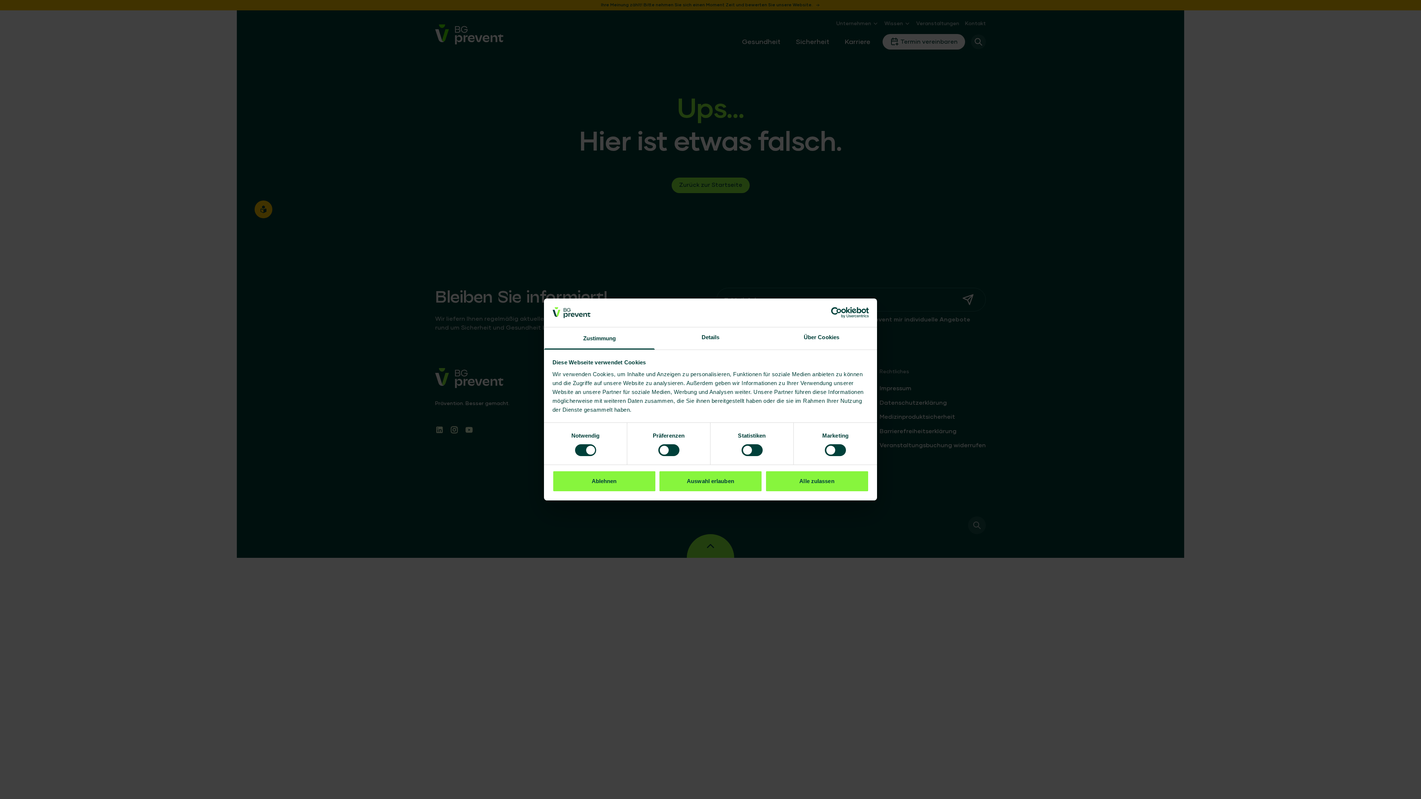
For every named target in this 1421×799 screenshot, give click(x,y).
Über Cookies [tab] (821, 337)
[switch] (668, 450)
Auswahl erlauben (710, 481)
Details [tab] (711, 337)
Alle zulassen (816, 481)
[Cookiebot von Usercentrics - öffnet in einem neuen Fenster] (836, 312)
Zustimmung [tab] (599, 338)
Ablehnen (604, 481)
